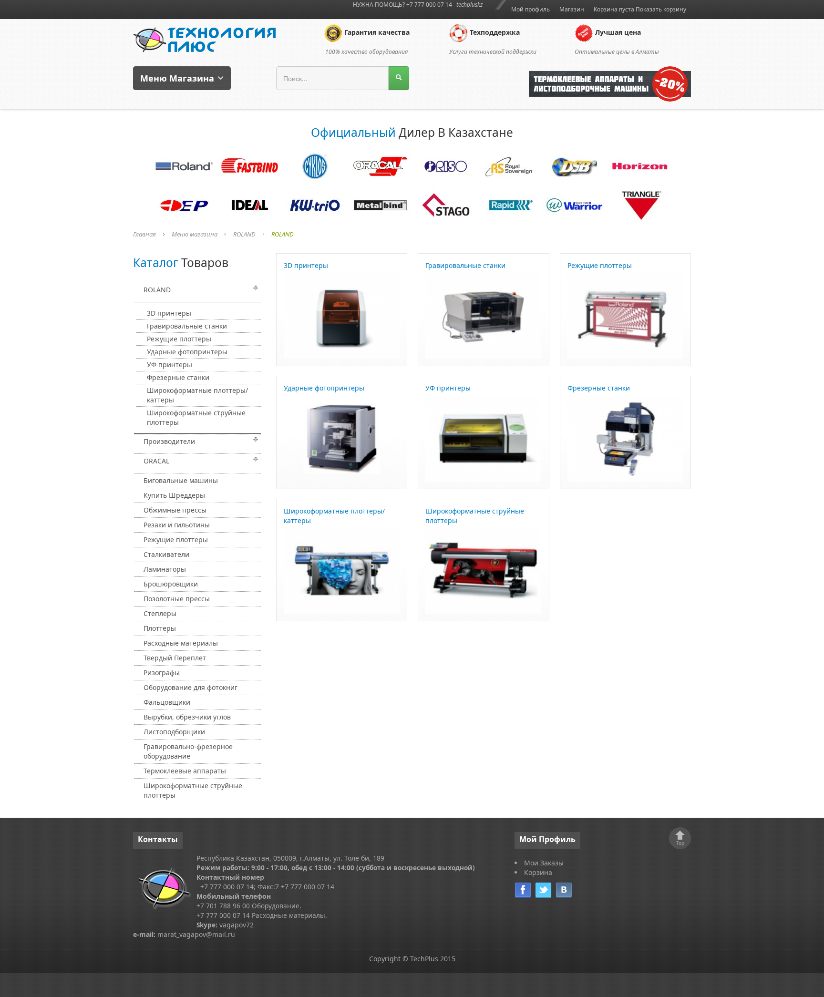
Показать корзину (661, 9)
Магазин (571, 9)
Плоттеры (160, 628)
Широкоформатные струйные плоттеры (196, 417)
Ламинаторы (165, 569)
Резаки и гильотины (177, 524)
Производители (169, 441)
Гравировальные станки (187, 325)
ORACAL (156, 460)
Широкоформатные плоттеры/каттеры (197, 395)
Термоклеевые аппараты (185, 770)
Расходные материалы (181, 643)
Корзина (538, 872)
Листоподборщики (174, 731)
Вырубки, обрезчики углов (187, 716)
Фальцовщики (167, 702)
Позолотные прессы (177, 598)
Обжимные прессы (175, 509)
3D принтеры (169, 313)
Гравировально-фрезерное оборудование (188, 751)
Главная (144, 234)
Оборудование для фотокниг (190, 687)
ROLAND (244, 234)
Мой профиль (530, 9)
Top (680, 843)
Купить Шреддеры (174, 495)
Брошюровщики (171, 583)
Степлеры (160, 613)
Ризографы (162, 672)
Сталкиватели (166, 554)
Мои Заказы (544, 862)
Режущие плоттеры (179, 338)
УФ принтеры (169, 364)
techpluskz (469, 4)
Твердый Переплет (175, 657)
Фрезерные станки (178, 377)
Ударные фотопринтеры (187, 351)
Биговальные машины (181, 480)
